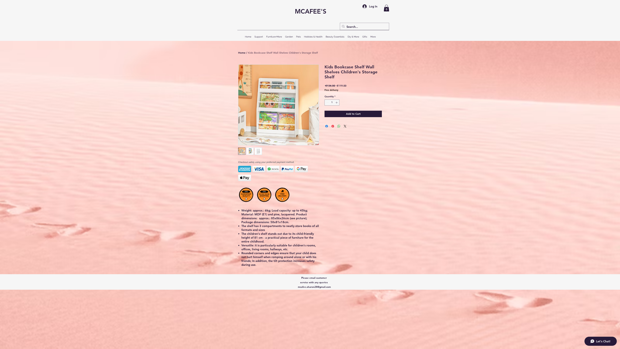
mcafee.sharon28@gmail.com (314, 286)
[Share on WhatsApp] (339, 126)
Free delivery (331, 90)
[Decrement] (327, 102)
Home (241, 52)
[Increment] (337, 102)
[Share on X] (345, 126)
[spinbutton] (332, 102)
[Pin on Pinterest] (333, 126)
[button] (386, 8)
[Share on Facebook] (327, 126)
